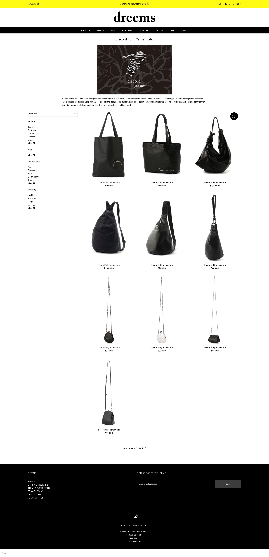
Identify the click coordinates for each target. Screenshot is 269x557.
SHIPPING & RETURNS (38, 485)
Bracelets (32, 198)
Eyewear (32, 170)
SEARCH (31, 481)
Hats (30, 173)
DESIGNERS (85, 30)
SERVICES (185, 30)
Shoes (30, 140)
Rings (30, 201)
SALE (172, 30)
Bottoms (32, 130)
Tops (30, 127)
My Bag (235, 4)
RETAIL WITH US (35, 497)
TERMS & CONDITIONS (39, 488)
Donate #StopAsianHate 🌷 (134, 3)
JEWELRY (144, 30)
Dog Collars (33, 177)
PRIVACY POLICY (36, 491)
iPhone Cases (34, 180)
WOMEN (100, 30)
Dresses (31, 136)
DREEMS (144, 525)
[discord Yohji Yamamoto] (109, 144)
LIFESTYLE (159, 30)
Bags (30, 167)
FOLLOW (32, 3)
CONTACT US (34, 494)
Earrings (31, 205)
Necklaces (32, 195)
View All (31, 143)
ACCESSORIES (127, 30)
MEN (113, 30)
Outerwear (33, 133)
